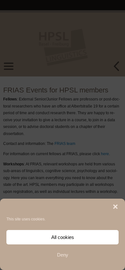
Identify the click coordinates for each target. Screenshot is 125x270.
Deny (62, 255)
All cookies (62, 237)
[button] (115, 206)
